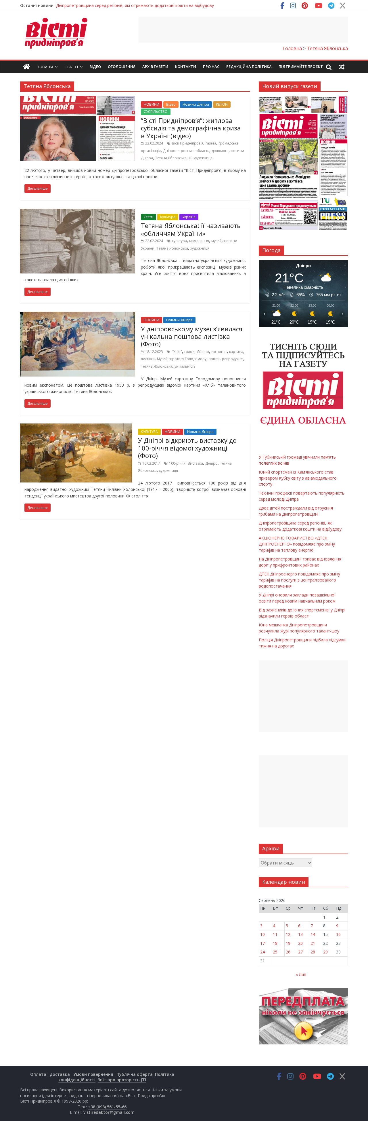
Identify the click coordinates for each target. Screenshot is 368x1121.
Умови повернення (93, 1074)
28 (312, 952)
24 (262, 952)
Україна (188, 216)
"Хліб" (177, 351)
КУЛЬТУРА (149, 431)
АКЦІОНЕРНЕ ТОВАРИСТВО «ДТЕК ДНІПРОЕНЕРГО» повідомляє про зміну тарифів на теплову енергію (297, 544)
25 (275, 952)
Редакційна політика (249, 66)
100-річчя (177, 463)
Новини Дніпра (196, 104)
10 (262, 934)
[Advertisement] (243, 30)
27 (300, 952)
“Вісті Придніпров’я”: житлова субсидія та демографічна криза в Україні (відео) (191, 128)
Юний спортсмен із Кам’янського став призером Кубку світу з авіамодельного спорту (298, 478)
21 (312, 943)
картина (236, 351)
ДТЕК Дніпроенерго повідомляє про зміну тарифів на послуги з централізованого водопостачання (299, 580)
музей (216, 240)
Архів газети (155, 66)
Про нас (211, 66)
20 (300, 943)
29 (325, 952)
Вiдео (95, 66)
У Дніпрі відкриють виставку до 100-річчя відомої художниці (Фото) (187, 448)
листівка (148, 358)
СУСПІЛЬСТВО (156, 111)
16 (338, 934)
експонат (219, 351)
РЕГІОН (222, 104)
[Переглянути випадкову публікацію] (341, 67)
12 (288, 934)
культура (179, 240)
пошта (214, 358)
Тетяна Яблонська (171, 157)
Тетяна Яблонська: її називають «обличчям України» (191, 229)
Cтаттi (148, 216)
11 (275, 934)
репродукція (232, 358)
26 (288, 952)
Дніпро (203, 351)
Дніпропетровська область (186, 150)
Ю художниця (200, 157)
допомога (220, 150)
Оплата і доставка (50, 1074)
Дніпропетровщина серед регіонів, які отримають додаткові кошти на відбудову (135, 5)
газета (211, 143)
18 (275, 943)
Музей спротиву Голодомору (181, 358)
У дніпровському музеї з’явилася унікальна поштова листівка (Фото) (191, 336)
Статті (71, 66)
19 (288, 943)
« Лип (301, 974)
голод (189, 351)
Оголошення (121, 66)
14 (312, 934)
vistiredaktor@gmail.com (109, 1112)
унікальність (185, 366)
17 (262, 943)
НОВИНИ (151, 104)
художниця (199, 248)
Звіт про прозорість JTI (122, 1079)
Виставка (195, 463)
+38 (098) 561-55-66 (107, 1106)
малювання (199, 240)
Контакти (185, 66)
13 (300, 934)
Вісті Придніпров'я (187, 143)
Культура (167, 216)
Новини (45, 66)
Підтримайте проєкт (301, 66)
